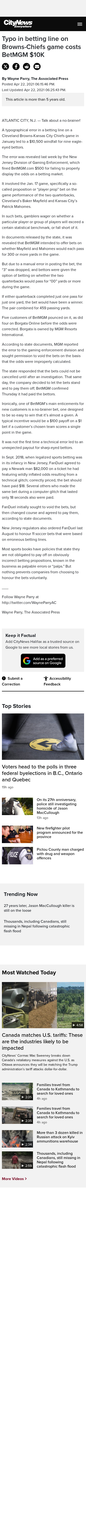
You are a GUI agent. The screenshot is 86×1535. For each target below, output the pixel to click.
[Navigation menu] (80, 24)
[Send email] (37, 66)
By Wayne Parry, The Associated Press (35, 78)
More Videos (13, 1178)
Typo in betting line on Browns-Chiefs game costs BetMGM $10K (41, 47)
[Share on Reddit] (26, 66)
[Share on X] (5, 66)
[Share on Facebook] (16, 66)
